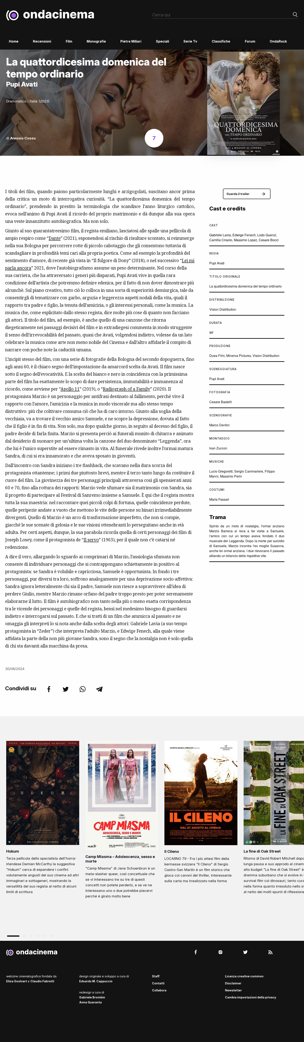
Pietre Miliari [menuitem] (130, 41)
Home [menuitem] (13, 41)
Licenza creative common (244, 976)
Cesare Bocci (269, 240)
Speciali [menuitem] (162, 41)
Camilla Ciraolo (220, 240)
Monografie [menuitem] (96, 41)
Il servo (91, 540)
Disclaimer (233, 983)
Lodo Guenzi (266, 235)
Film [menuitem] (69, 41)
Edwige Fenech (244, 235)
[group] (42, 819)
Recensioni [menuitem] (42, 41)
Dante (55, 238)
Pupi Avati (216, 263)
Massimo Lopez (245, 240)
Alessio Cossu (23, 138)
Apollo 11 (70, 389)
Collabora (159, 990)
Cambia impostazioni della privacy (250, 997)
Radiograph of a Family (126, 389)
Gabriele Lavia (220, 235)
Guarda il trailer (237, 194)
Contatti (158, 983)
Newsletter (233, 990)
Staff (155, 976)
